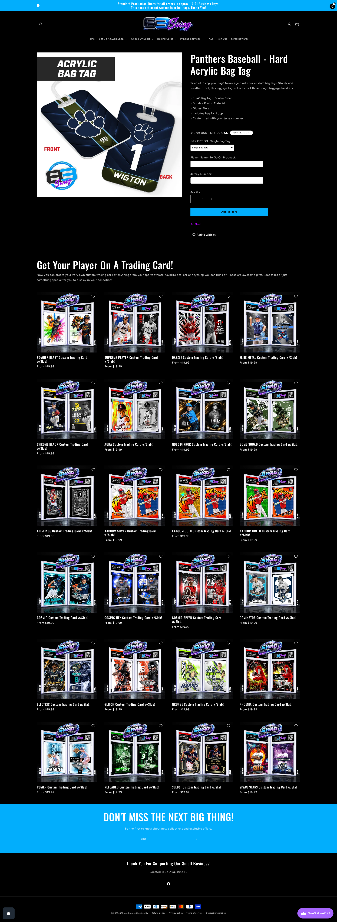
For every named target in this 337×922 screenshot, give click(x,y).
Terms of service (194, 913)
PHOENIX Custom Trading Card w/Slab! (266, 704)
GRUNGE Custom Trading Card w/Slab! (198, 704)
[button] (41, 24)
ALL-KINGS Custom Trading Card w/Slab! (64, 531)
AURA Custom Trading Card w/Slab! (128, 444)
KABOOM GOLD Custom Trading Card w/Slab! (202, 531)
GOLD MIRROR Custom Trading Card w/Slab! (202, 444)
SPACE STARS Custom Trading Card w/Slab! (269, 787)
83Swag (124, 913)
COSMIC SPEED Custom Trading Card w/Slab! (197, 619)
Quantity (195, 192)
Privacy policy (176, 913)
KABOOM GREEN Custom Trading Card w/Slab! (265, 533)
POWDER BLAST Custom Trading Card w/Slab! (62, 359)
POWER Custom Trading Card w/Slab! (62, 787)
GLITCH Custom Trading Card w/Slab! (129, 704)
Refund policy (158, 913)
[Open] (9, 913)
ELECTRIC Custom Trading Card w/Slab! (63, 704)
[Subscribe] (196, 839)
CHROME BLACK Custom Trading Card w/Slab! (62, 446)
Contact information (216, 913)
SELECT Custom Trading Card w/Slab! (197, 787)
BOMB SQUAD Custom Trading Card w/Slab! (269, 444)
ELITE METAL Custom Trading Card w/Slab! (268, 357)
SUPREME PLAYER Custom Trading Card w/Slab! (131, 359)
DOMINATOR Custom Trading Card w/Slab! (268, 618)
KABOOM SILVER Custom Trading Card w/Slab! (130, 533)
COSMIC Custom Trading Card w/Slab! (62, 618)
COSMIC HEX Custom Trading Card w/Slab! (133, 618)
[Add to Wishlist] (93, 296)
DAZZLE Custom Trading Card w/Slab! (197, 357)
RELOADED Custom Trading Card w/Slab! (131, 787)
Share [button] (197, 224)
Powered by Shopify (138, 913)
